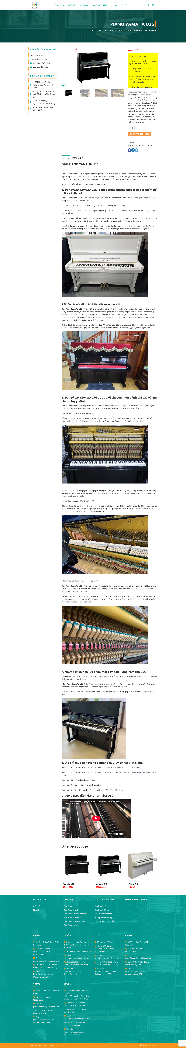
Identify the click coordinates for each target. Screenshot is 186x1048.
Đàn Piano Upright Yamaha (141, 30)
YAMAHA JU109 (135, 884)
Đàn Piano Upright (114, 30)
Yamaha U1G (101, 884)
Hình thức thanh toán (103, 914)
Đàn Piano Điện (70, 906)
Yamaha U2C (68, 884)
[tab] (66, 157)
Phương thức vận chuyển (105, 921)
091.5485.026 (130, 951)
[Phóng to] (64, 85)
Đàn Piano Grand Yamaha (74, 921)
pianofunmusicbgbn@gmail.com (46, 961)
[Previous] (65, 67)
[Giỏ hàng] (153, 5)
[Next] (120, 67)
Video (115, 5)
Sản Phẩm (83, 5)
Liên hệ (124, 5)
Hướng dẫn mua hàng (103, 917)
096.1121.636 (69, 1005)
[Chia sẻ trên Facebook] (129, 150)
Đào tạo (96, 5)
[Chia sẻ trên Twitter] (133, 150)
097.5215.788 (78, 1009)
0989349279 (38, 1000)
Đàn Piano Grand (71, 910)
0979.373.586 (38, 951)
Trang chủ (59, 5)
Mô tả (66, 158)
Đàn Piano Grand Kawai (73, 917)
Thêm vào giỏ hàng (139, 134)
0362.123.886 (38, 954)
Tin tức (106, 5)
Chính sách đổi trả (102, 910)
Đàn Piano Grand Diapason (75, 914)
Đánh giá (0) (78, 158)
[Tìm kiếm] (148, 5)
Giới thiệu (72, 5)
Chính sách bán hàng (103, 906)
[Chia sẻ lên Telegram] (136, 150)
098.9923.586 (86, 951)
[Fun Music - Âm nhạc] (40, 5)
